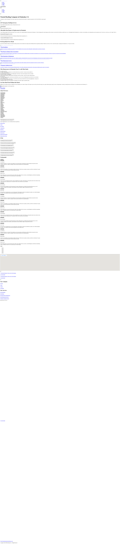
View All (2, 117)
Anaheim (2, 104)
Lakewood (2, 105)
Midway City (2, 102)
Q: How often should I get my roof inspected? (7, 152)
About (3, 11)
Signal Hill (2, 109)
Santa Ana (2, 98)
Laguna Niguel (3, 116)
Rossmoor (2, 100)
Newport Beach (3, 93)
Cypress (2, 106)
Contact (3, 12)
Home (3, 2)
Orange (2, 108)
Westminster (2, 95)
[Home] (3, 0)
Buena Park (2, 114)
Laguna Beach (3, 115)
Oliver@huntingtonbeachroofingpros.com (6, 541)
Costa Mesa (2, 94)
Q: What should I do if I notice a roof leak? (6, 155)
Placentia (2, 112)
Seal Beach (2, 96)
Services (3, 3)
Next (1, 246)
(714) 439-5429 (3, 6)
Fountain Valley (3, 92)
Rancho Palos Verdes (4, 111)
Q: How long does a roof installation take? (6, 145)
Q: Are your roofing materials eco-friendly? (6, 150)
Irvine (1, 101)
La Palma (2, 113)
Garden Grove (3, 97)
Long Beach (2, 110)
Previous (2, 159)
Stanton (2, 99)
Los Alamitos (2, 107)
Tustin (1, 103)
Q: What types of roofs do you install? (6, 140)
